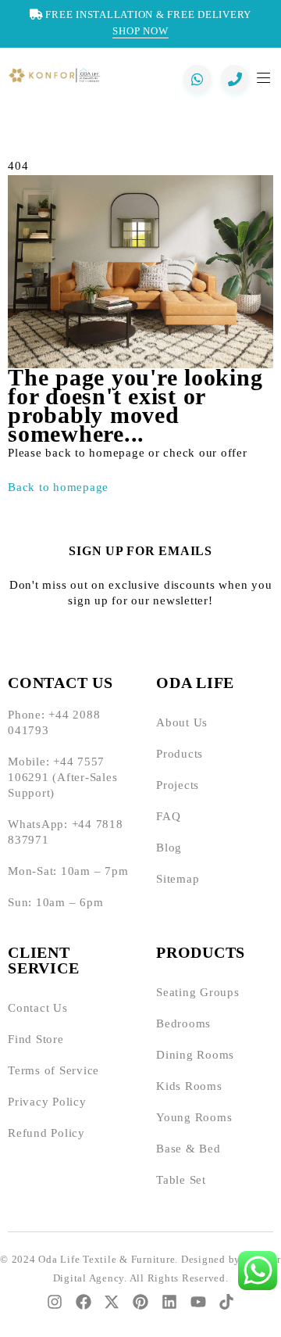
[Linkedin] (169, 1302)
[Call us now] (235, 79)
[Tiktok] (226, 1302)
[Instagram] (54, 1302)
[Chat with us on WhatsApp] (197, 79)
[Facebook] (83, 1302)
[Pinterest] (140, 1302)
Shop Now (140, 31)
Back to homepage (58, 487)
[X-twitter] (111, 1302)
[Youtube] (198, 1302)
